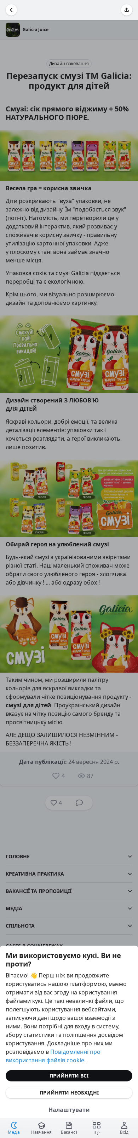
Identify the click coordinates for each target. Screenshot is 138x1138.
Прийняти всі (69, 1075)
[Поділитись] (126, 10)
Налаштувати (69, 1110)
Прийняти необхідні (69, 1092)
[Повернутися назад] (11, 10)
